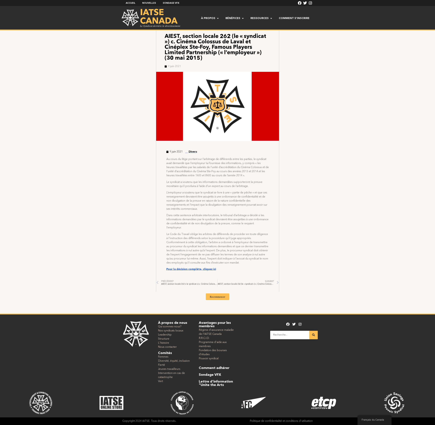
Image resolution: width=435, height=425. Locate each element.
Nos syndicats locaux (170, 330)
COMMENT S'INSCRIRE (294, 18)
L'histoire (163, 343)
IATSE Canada (158, 17)
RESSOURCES (259, 18)
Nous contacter (167, 347)
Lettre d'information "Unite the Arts (216, 383)
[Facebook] (300, 3)
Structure (163, 339)
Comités (165, 353)
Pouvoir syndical (209, 358)
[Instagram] (310, 3)
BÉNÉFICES (232, 18)
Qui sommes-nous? (169, 326)
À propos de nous (172, 323)
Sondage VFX (210, 375)
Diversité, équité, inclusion (174, 361)
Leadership (165, 334)
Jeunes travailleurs (169, 369)
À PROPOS (208, 18)
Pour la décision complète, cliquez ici (191, 269)
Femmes (163, 357)
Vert (160, 381)
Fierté (161, 365)
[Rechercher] (313, 335)
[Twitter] (305, 3)
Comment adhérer (214, 368)
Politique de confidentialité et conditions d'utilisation (281, 421)
